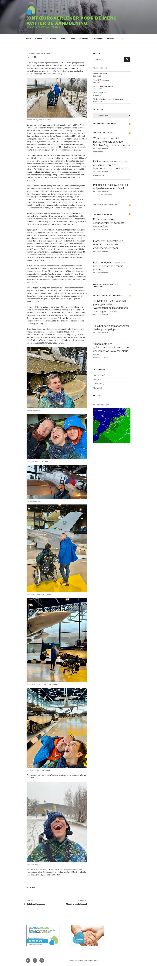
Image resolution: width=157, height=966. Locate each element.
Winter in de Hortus (100, 93)
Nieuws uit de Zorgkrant (105, 205)
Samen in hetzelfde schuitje (103, 86)
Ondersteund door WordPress (89, 960)
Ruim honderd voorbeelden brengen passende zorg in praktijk (109, 266)
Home (28, 38)
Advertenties (97, 38)
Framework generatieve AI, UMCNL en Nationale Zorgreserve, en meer (108, 244)
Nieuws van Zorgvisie (103, 133)
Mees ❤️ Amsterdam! (101, 80)
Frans (49, 53)
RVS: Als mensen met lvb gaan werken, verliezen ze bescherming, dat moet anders (111, 165)
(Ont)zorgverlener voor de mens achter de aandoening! (72, 21)
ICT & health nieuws (102, 214)
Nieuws (63, 38)
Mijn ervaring (51, 38)
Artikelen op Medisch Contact (107, 295)
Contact (121, 38)
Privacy (73, 960)
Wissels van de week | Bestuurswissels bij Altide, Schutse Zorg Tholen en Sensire (111, 142)
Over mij (38, 38)
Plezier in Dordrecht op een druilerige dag (108, 99)
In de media (83, 38)
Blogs (73, 38)
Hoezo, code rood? (100, 74)
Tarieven (110, 38)
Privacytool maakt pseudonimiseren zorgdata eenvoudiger (108, 223)
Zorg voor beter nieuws (104, 124)
